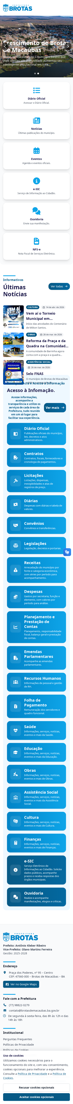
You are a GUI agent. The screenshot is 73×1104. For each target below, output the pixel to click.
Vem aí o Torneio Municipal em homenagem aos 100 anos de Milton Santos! (46, 316)
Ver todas (57, 286)
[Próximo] (67, 46)
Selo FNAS (34, 373)
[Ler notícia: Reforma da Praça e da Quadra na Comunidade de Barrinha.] (13, 345)
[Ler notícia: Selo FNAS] (13, 372)
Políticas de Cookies (16, 1050)
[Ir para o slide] (35, 73)
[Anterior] (5, 46)
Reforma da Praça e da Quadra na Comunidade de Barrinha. (47, 343)
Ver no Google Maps (24, 984)
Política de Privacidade (32, 1074)
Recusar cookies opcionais (36, 1087)
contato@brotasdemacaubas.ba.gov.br (34, 1010)
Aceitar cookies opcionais (36, 1097)
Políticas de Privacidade (18, 1044)
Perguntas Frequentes (17, 1039)
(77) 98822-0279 (19, 1005)
